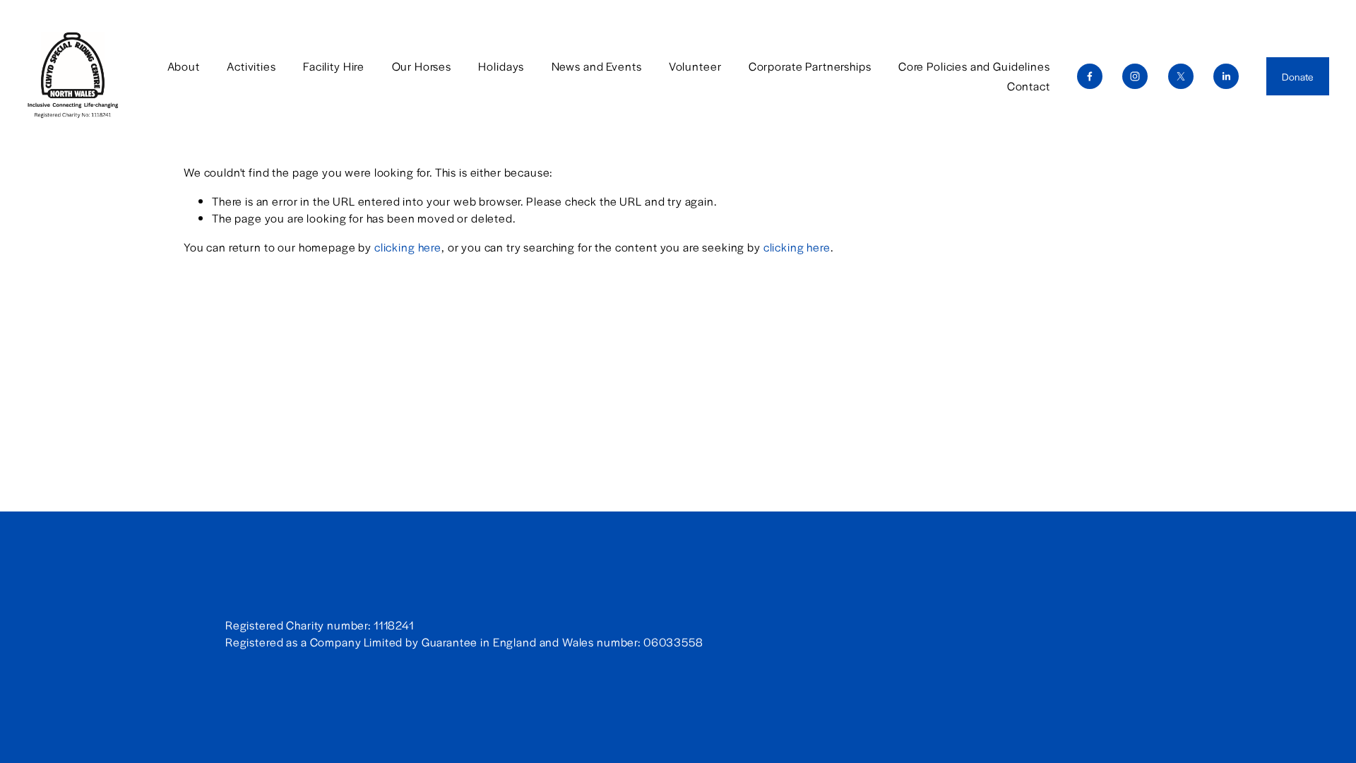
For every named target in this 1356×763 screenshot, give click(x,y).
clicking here (407, 247)
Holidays (501, 66)
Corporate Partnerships (810, 66)
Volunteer (695, 66)
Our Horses (422, 66)
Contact (1028, 86)
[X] (1181, 76)
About (183, 66)
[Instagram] (1135, 76)
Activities (251, 66)
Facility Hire (333, 66)
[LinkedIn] (1226, 76)
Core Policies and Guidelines (974, 66)
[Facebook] (1089, 76)
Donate (1298, 76)
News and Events (597, 66)
